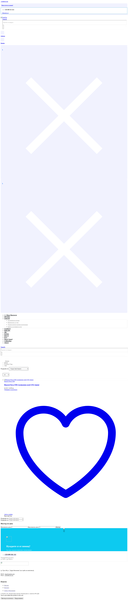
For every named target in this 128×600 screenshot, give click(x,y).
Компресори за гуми (13, 322)
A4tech (6, 343)
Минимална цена (6, 527)
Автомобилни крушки (14, 320)
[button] (4, 19)
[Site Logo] (4, 17)
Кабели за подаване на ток (15, 326)
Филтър (58, 527)
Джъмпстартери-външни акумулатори (18, 324)
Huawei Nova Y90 (9, 381)
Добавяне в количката (10, 389)
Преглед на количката (7, 598)
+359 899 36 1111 (8, 575)
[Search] (3, 27)
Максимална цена (33, 527)
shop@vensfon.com (10, 574)
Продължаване (19, 598)
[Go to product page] (65, 380)
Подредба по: (5, 368)
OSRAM (7, 318)
